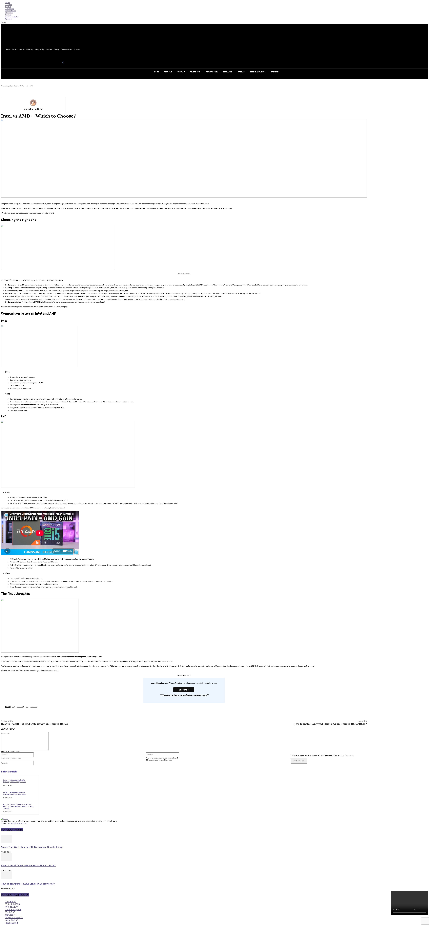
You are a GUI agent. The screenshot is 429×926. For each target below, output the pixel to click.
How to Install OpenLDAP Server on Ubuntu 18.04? (28, 865)
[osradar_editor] (33, 102)
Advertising (9, 9)
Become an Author (12, 17)
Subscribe (184, 689)
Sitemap (8, 15)
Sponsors (8, 19)
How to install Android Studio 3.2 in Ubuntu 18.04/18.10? (330, 724)
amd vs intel (20, 707)
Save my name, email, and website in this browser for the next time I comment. (323, 755)
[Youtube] (63, 57)
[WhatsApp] (416, 91)
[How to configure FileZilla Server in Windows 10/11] (6, 879)
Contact (8, 7)
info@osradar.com (19, 823)
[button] (63, 62)
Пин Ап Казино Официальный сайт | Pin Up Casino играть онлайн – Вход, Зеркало (18, 806)
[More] (424, 91)
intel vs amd (33, 707)
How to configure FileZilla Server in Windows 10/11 (28, 883)
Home (7, 3)
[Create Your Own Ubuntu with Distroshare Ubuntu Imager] (6, 842)
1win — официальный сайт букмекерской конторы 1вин (14, 781)
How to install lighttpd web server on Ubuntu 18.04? (34, 724)
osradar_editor (8, 86)
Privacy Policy (10, 11)
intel (27, 707)
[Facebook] (55, 57)
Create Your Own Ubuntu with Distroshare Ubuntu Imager (32, 847)
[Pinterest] (408, 91)
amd (13, 707)
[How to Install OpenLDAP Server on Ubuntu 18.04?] (6, 860)
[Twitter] (59, 57)
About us (8, 5)
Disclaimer (9, 13)
